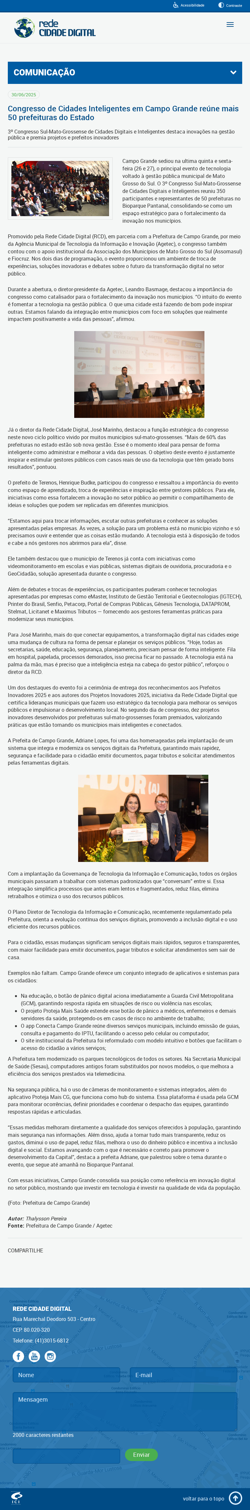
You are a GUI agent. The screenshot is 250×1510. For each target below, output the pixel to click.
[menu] (125, 73)
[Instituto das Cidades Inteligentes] (16, 1498)
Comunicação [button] (44, 72)
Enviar (141, 1454)
